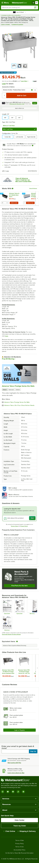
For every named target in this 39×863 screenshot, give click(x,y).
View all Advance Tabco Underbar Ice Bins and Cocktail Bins (23, 179)
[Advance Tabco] (7, 179)
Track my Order (19, 826)
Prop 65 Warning (8, 359)
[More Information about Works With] (12, 188)
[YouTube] (7, 791)
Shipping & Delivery (28, 831)
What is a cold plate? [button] (11, 535)
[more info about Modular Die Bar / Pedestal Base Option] (31, 90)
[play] (20, 374)
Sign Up (33, 751)
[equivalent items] (17, 641)
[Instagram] (2, 791)
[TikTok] (18, 791)
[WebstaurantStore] (19, 780)
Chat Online (10, 831)
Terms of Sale (19, 840)
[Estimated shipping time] (32, 145)
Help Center (19, 820)
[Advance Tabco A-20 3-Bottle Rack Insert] (11, 198)
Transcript (11, 389)
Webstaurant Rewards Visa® (17, 104)
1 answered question (17, 24)
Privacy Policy (24, 526)
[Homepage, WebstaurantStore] (19, 3)
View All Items (33, 188)
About (4, 389)
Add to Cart (14, 203)
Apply (35, 103)
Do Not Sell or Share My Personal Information (20, 853)
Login (4, 84)
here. (6, 336)
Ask (32, 518)
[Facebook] (13, 791)
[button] (14, 66)
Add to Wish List (19, 108)
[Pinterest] (23, 791)
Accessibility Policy (19, 850)
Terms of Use (14, 526)
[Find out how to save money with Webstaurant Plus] (2, 194)
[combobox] (19, 7)
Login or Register (19, 730)
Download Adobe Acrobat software (11, 634)
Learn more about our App (16, 773)
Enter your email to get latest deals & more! (18, 747)
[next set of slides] (37, 198)
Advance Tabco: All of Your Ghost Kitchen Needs (19, 405)
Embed (18, 389)
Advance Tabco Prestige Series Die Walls (18, 386)
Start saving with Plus (14, 762)
